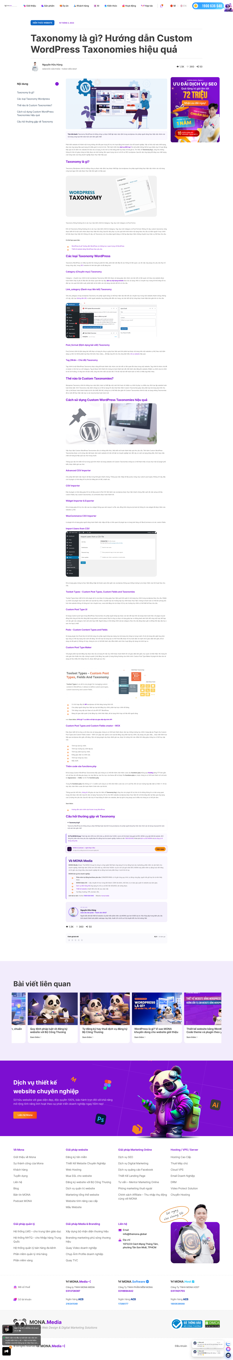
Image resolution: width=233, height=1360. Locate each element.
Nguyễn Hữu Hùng (88, 910)
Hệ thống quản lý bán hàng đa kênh (34, 1247)
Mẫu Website (74, 1207)
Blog (16, 1188)
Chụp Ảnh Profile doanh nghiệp (84, 1254)
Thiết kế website (81, 889)
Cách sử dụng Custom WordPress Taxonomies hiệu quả (35, 113)
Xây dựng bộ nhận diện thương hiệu (87, 1231)
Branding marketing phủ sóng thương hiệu (88, 1239)
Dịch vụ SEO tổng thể (83, 886)
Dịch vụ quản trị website (80, 1188)
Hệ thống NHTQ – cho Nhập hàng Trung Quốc (37, 1239)
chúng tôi (85, 792)
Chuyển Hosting (180, 1194)
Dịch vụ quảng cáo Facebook (135, 1169)
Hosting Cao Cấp (181, 1157)
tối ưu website (135, 354)
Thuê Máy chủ (179, 1163)
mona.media (105, 896)
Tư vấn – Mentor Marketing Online (138, 1182)
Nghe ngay (160, 849)
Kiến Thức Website (42, 22)
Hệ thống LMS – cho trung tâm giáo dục (37, 1231)
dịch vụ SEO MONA (146, 838)
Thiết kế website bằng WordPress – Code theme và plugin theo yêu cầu (142, 1030)
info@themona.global (135, 1234)
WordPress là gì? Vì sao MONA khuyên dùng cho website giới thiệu (90, 1030)
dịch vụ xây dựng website (115, 280)
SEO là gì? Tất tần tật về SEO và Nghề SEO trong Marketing (191, 1030)
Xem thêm (20, 1037)
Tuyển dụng (20, 1175)
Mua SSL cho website (79, 1175)
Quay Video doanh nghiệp (81, 1247)
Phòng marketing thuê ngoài (135, 1188)
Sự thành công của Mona (28, 1163)
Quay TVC (72, 1260)
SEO (82, 265)
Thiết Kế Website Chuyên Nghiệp (86, 1163)
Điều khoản (181, 1346)
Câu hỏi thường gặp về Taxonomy (35, 121)
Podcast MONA (22, 1201)
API (86, 704)
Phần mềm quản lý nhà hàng (30, 1254)
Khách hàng (20, 1169)
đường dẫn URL (82, 298)
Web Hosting (73, 1169)
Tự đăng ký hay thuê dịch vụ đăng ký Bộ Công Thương (38, 1030)
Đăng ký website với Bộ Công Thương (88, 1182)
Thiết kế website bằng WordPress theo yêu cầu (87, 249)
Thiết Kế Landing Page (131, 1175)
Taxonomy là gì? (25, 92)
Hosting (150, 773)
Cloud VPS (177, 1169)
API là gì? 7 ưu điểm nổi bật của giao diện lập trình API (94, 719)
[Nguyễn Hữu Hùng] (73, 912)
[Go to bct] (186, 1324)
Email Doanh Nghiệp (183, 1175)
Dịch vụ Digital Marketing (133, 1163)
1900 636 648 (129, 838)
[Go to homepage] (11, 5)
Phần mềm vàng (23, 1260)
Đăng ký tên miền (76, 1157)
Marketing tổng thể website (82, 1194)
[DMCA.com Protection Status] (212, 1324)
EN (184, 6)
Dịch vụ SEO (125, 1157)
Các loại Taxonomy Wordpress (33, 98)
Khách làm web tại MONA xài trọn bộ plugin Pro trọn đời (22, 1332)
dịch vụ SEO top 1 (125, 147)
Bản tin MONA (21, 1194)
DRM (174, 1182)
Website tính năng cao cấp (82, 1201)
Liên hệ (17, 1182)
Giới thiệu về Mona (24, 1157)
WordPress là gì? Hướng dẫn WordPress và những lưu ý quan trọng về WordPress (98, 246)
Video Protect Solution (184, 1188)
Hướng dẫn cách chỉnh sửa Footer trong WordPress (88, 809)
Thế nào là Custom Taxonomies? (34, 105)
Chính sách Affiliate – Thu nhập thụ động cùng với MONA (142, 1196)
